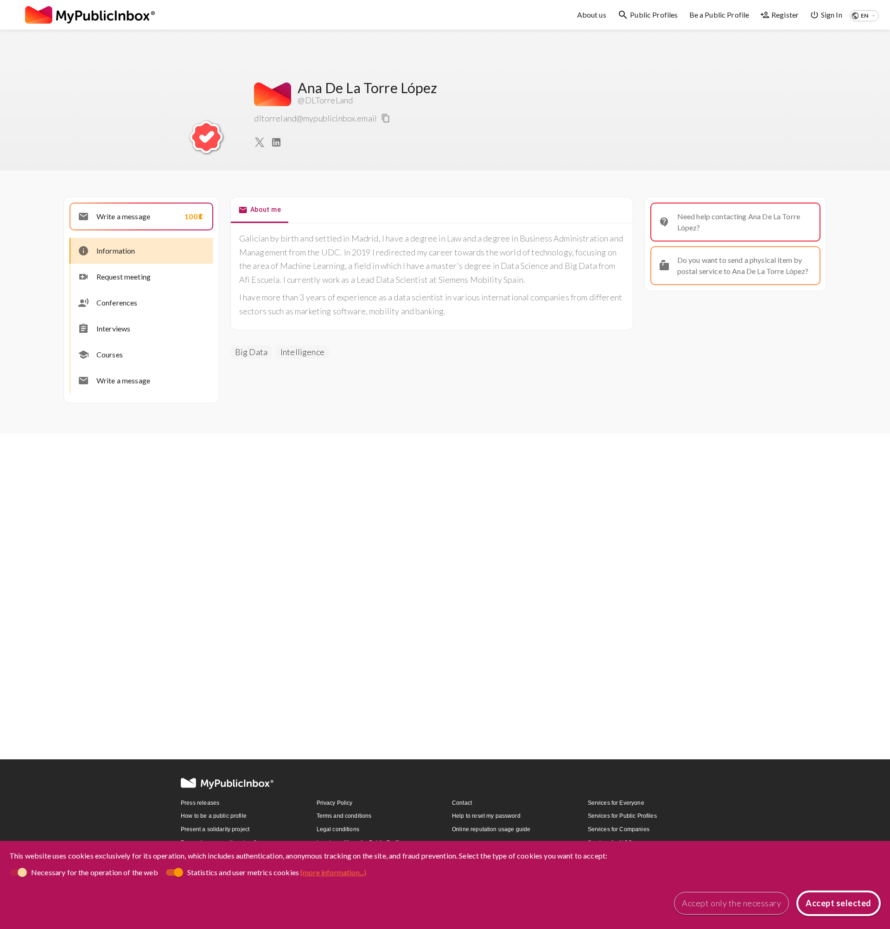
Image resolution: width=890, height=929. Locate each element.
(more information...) (333, 872)
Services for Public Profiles (622, 816)
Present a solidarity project (215, 829)
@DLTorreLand (325, 100)
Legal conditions (338, 829)
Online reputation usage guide (491, 829)
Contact (462, 803)
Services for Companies (618, 829)
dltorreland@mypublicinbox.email (315, 118)
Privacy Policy (335, 803)
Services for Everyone (616, 803)
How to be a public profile (214, 816)
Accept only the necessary (731, 903)
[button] (864, 15)
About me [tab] (265, 209)
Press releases (200, 803)
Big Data (251, 352)
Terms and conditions (344, 816)
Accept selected (838, 903)
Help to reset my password (486, 816)
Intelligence (302, 352)
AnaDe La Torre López (367, 87)
